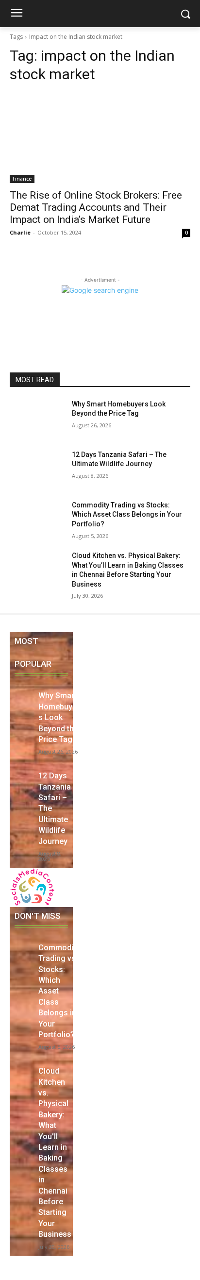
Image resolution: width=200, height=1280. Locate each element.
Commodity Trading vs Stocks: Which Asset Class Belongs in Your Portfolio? (127, 514)
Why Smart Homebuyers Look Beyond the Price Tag (59, 717)
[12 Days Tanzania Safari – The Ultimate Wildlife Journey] (37, 469)
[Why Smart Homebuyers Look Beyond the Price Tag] (37, 419)
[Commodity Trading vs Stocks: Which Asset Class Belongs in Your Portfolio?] (37, 520)
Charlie (20, 232)
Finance (22, 178)
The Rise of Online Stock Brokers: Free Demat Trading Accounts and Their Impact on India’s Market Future (96, 207)
